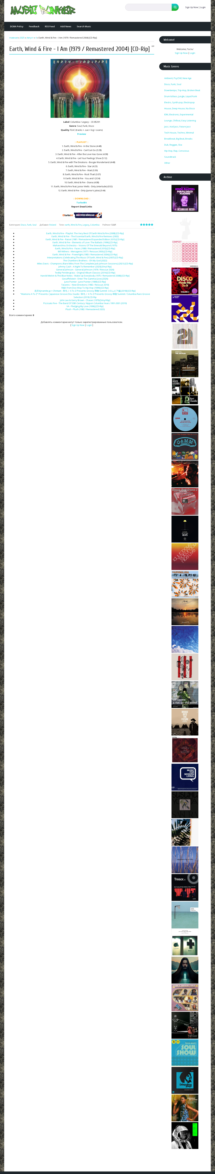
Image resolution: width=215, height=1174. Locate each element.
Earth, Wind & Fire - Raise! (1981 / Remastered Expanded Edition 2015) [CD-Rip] (85, 239)
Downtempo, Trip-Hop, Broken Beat (182, 90)
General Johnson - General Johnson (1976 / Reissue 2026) (85, 269)
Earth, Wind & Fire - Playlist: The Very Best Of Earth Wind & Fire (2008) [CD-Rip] (85, 233)
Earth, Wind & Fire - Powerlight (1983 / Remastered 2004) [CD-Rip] (85, 254)
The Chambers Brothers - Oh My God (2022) (85, 260)
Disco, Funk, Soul (28, 224)
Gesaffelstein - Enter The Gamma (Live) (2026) (85, 278)
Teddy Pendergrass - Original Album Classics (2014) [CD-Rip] (85, 272)
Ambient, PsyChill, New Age (177, 78)
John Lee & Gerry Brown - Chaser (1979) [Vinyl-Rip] (85, 300)
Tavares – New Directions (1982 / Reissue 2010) (85, 284)
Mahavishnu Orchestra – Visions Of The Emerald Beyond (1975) (85, 245)
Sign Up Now (191, 7)
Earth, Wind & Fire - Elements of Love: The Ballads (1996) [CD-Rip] (85, 242)
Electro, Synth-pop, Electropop (179, 102)
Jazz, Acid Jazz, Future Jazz (177, 126)
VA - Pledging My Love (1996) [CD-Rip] (85, 306)
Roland (52, 224)
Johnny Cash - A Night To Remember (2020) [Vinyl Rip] (85, 266)
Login (203, 7)
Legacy (86, 224)
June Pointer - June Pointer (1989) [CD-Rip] (85, 281)
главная (13, 37)
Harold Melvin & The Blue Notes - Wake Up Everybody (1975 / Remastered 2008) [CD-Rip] (85, 275)
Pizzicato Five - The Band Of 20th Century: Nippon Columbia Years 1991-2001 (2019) (85, 303)
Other (167, 162)
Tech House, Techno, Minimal (179, 132)
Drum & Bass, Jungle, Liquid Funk (180, 96)
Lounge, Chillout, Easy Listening (180, 120)
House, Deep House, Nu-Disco (179, 108)
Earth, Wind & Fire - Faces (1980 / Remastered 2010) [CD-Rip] (85, 248)
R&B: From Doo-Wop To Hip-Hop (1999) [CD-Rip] (85, 287)
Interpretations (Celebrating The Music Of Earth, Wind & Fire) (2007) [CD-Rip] (85, 257)
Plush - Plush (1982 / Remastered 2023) (85, 309)
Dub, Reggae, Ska (173, 144)
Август (30, 37)
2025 (22, 37)
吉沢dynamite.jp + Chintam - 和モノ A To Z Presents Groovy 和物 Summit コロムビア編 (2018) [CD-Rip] (85, 290)
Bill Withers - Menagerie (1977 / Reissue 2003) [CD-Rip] (85, 251)
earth (67, 224)
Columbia (94, 224)
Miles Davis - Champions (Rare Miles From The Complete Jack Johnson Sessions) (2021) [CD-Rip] (85, 263)
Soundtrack (170, 156)
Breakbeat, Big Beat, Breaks (178, 138)
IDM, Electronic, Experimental (178, 114)
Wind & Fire (76, 224)
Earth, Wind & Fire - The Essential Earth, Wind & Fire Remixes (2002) (85, 236)
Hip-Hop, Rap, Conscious (176, 150)
